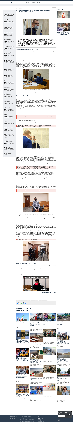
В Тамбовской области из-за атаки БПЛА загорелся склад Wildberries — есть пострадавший (9, 61)
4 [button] (64, 31)
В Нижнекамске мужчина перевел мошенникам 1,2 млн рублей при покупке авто (9, 127)
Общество (28, 300)
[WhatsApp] (21, 303)
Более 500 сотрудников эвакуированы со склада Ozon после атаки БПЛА (9, 114)
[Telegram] (23, 303)
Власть (32, 300)
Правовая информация (59, 418)
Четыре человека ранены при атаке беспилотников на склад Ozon (9, 110)
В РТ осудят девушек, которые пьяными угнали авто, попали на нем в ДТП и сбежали (9, 90)
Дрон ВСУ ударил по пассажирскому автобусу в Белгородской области (9, 100)
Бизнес (24, 300)
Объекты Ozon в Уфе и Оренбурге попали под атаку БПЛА (9, 49)
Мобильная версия (40, 418)
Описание (59, 419)
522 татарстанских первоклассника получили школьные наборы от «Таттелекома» (8, 18)
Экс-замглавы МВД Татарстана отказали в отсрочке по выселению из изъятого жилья (9, 28)
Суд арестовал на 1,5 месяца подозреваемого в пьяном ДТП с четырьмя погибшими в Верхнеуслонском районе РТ (9, 22)
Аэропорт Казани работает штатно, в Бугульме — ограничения (8, 104)
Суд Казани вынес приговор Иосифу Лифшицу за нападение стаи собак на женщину (9, 117)
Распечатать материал (52, 303)
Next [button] (69, 14)
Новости (22, 2)
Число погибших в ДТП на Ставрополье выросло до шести (9, 15)
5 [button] (65, 31)
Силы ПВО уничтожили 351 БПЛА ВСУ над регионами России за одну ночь (9, 87)
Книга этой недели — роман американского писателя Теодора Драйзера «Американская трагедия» (48, 395)
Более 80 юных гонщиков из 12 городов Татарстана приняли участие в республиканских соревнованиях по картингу (63, 325)
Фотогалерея (27, 2)
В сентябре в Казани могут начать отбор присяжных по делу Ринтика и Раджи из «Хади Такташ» (9, 144)
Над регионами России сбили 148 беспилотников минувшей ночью (9, 73)
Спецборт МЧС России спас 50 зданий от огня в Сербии (9, 124)
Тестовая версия (39, 419)
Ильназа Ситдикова (50, 52)
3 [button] (63, 31)
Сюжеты (38, 2)
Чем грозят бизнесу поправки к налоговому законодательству (36, 345)
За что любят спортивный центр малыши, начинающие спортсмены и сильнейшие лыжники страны (63, 381)
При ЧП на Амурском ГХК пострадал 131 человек (9, 70)
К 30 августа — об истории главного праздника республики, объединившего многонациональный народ (36, 381)
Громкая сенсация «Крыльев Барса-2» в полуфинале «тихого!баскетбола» (22, 396)
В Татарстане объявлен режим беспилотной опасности (9, 141)
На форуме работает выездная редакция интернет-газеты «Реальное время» (49, 359)
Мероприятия (32, 321)
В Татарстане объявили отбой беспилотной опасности (9, 107)
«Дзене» (37, 296)
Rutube (34, 296)
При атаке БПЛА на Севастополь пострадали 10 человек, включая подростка (8, 97)
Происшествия (19, 8)
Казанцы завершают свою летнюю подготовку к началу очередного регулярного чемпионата (49, 341)
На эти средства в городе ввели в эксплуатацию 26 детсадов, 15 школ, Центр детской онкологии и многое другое (63, 362)
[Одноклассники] (55, 7)
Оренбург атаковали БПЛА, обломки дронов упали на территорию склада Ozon (9, 94)
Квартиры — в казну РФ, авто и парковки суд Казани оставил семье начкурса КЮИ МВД (9, 134)
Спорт (17, 357)
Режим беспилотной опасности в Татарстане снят (8, 12)
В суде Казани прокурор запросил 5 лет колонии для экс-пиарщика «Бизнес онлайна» (9, 130)
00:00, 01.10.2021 (18, 13)
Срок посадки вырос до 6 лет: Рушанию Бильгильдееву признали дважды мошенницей (9, 32)
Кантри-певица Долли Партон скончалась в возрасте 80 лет (9, 65)
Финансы (40, 300)
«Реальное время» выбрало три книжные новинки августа (22, 343)
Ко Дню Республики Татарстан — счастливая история (62, 399)
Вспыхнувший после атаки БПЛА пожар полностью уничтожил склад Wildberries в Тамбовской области (9, 52)
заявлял (54, 273)
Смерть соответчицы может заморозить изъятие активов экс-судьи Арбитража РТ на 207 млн (9, 46)
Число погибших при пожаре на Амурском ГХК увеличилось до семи (9, 56)
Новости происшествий (9, 8)
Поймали (43, 92)
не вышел (39, 92)
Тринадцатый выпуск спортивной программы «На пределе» (22, 360)
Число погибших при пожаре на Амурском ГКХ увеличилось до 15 (9, 42)
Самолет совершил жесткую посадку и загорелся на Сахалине (8, 120)
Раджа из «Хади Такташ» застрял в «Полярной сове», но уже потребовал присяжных (8, 153)
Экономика (36, 300)
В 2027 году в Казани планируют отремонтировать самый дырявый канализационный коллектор (9, 148)
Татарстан (45, 300)
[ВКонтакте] (53, 7)
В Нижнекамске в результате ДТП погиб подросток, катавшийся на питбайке (9, 138)
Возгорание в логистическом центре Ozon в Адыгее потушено (8, 76)
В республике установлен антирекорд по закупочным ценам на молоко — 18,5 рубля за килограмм (36, 363)
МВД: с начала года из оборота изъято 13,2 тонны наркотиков (9, 35)
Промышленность (32, 359)
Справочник (33, 2)
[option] (63, 14)
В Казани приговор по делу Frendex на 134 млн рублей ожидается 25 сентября (9, 39)
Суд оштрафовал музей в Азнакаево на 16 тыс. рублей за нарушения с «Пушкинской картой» (9, 83)
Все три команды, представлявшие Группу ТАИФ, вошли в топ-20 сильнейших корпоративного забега (63, 344)
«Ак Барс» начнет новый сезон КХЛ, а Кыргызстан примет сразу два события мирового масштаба (36, 399)
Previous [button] (57, 14)
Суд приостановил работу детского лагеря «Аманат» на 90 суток (9, 80)
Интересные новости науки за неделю (49, 324)
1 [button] (60, 31)
